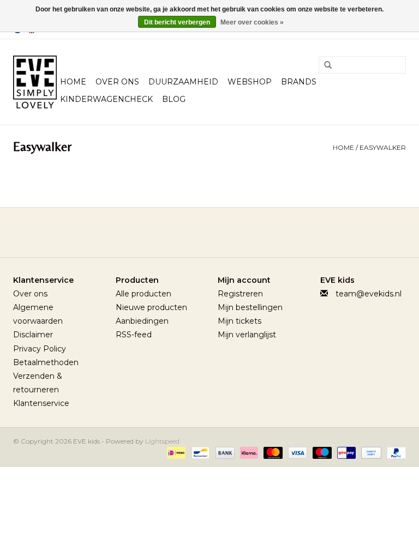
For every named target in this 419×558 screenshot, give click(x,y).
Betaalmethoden (46, 362)
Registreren (240, 294)
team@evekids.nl (369, 294)
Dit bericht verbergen (177, 22)
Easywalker (383, 147)
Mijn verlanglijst (247, 334)
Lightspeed (162, 441)
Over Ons (117, 82)
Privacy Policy (39, 349)
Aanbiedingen (142, 321)
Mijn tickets (239, 321)
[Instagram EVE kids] (239, 232)
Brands (298, 82)
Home (73, 82)
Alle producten (143, 294)
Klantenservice (41, 403)
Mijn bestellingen (250, 307)
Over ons (30, 294)
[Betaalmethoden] (175, 452)
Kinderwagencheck (106, 99)
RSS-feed (134, 334)
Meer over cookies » (252, 22)
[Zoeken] (324, 65)
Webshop (250, 82)
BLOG (173, 99)
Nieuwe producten (151, 307)
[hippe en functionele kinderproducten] (35, 82)
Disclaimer (33, 334)
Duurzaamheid (183, 82)
